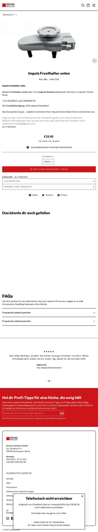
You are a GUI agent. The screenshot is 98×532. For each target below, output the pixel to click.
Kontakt (10, 478)
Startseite (7, 14)
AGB (8, 483)
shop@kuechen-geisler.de (19, 473)
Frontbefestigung (15, 105)
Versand (55, 141)
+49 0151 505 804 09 (16, 462)
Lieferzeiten (12, 181)
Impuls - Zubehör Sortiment (31, 111)
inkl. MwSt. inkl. (7, 274)
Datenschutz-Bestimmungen (20, 491)
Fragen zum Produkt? (18, 187)
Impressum (11, 487)
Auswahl (48, 156)
